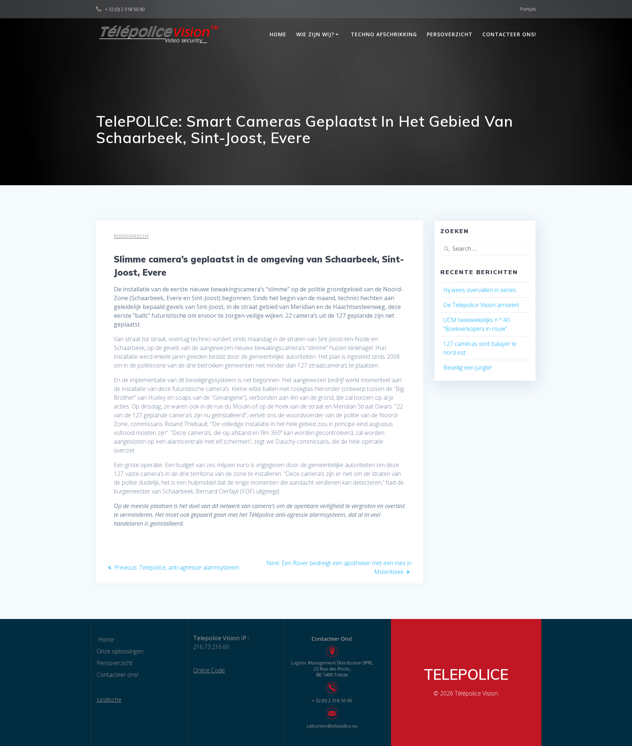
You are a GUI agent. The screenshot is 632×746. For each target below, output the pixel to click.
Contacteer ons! (509, 34)
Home (277, 34)
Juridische (109, 699)
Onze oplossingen (120, 651)
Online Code (209, 670)
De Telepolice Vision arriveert (481, 305)
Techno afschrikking (384, 34)
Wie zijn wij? (315, 34)
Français (528, 9)
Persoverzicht (450, 34)
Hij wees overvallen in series (479, 290)
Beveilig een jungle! (467, 367)
